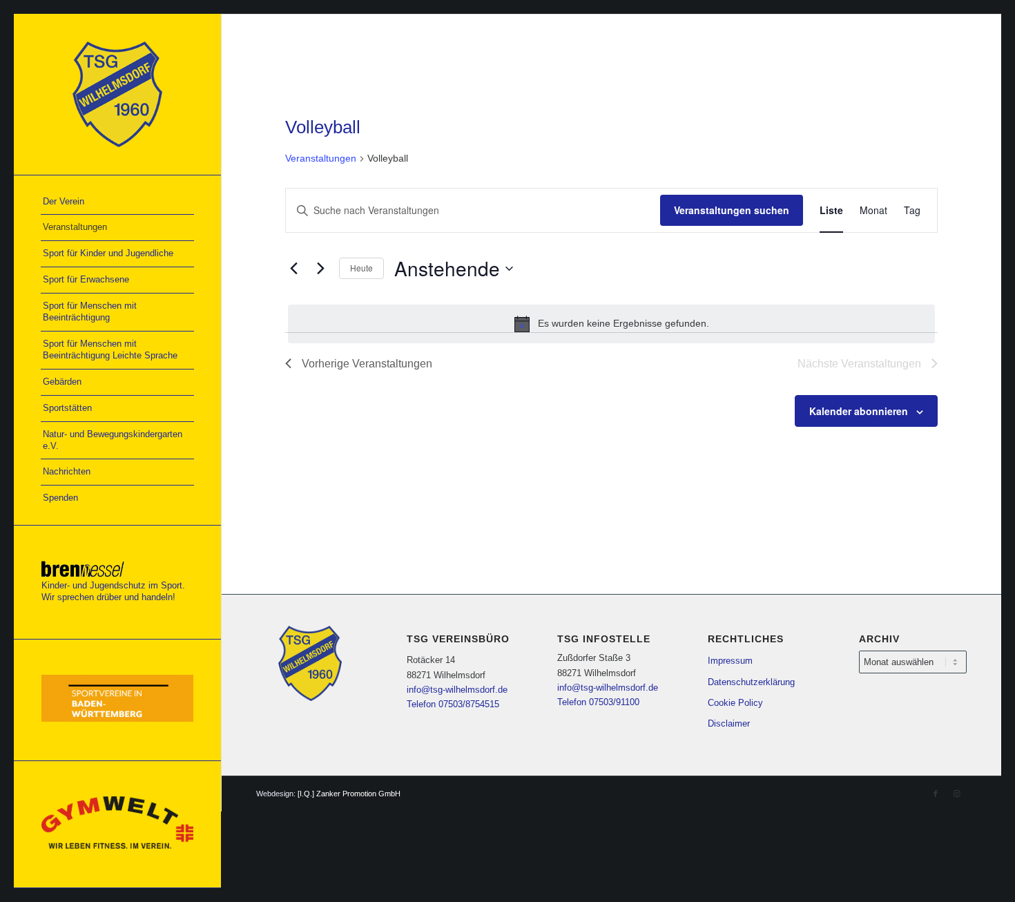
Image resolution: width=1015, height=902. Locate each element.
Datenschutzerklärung (751, 682)
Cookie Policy (735, 703)
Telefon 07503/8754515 (453, 704)
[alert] (611, 324)
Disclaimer (729, 723)
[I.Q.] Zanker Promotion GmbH (349, 793)
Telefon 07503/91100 (598, 702)
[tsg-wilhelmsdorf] (117, 94)
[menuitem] (117, 202)
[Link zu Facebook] (935, 793)
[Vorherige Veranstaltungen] (293, 268)
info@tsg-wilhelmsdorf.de (457, 689)
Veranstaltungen (320, 158)
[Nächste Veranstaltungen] (320, 268)
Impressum (730, 660)
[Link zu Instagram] (956, 793)
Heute (361, 268)
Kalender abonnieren (858, 411)
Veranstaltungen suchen (731, 210)
